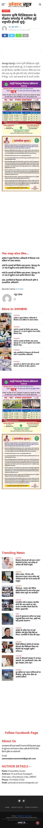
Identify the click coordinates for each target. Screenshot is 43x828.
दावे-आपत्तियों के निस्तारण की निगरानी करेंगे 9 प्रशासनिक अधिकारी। (20, 281)
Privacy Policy (17, 807)
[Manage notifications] (37, 823)
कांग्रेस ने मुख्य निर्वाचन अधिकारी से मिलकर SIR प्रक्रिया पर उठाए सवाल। (20, 259)
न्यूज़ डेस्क (14, 27)
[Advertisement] (21, 706)
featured (19, 289)
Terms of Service (31, 807)
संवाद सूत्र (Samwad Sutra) (24, 816)
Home (7, 807)
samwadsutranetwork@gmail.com (19, 758)
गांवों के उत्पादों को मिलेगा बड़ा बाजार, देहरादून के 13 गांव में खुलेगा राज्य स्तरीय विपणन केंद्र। (21, 266)
